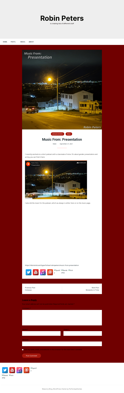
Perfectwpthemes (75, 389)
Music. (22, 42)
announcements (57, 134)
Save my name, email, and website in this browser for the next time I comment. (53, 350)
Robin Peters (62, 18)
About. (31, 42)
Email (66, 329)
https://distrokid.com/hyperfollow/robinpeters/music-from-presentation (52, 265)
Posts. (13, 42)
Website (25, 340)
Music (69, 134)
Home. (5, 42)
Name (25, 329)
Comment (26, 308)
